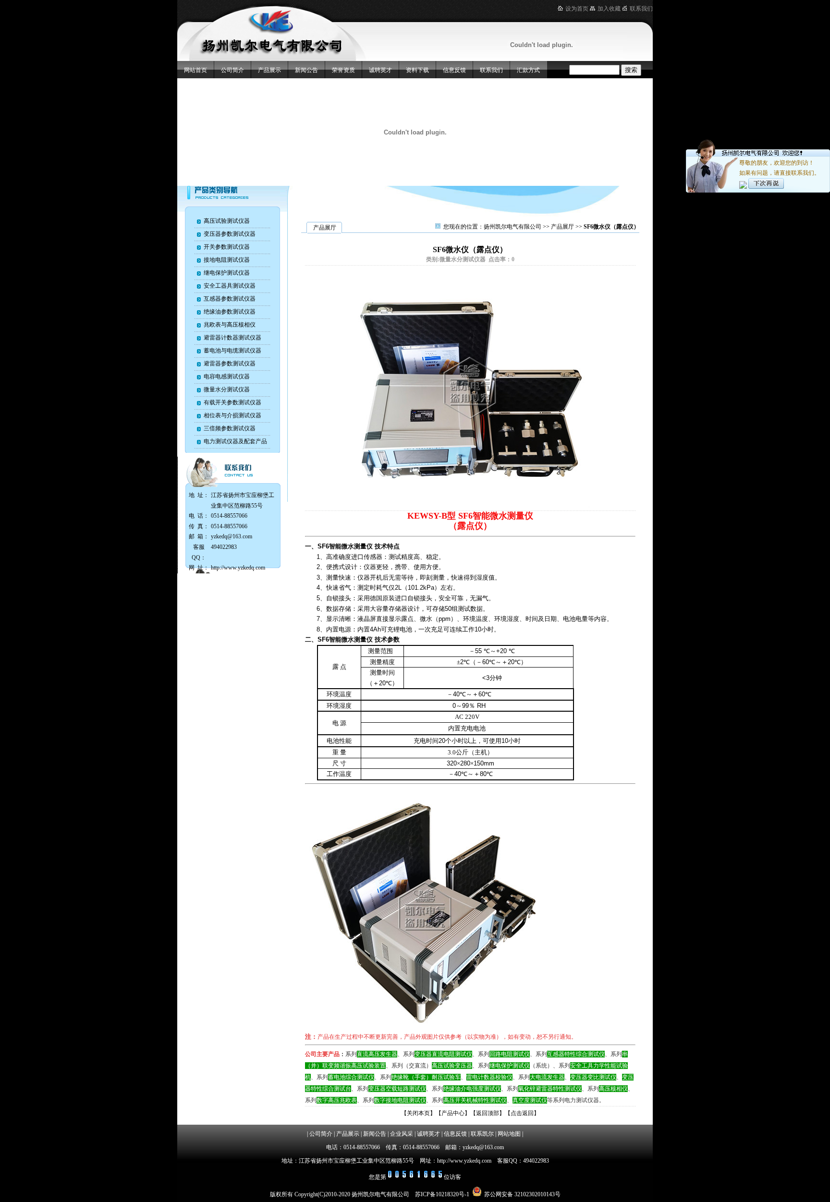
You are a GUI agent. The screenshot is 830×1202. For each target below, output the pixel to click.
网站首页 (195, 70)
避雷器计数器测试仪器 (232, 337)
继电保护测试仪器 (227, 272)
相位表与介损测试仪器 (232, 415)
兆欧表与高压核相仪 (230, 324)
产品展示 (269, 70)
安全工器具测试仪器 (230, 285)
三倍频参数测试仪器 (230, 428)
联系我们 (641, 8)
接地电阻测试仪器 (227, 259)
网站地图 (509, 1133)
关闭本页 (418, 1113)
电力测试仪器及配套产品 (235, 441)
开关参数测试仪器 (227, 246)
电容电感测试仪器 (227, 376)
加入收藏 (609, 8)
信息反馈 (454, 70)
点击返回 (522, 1113)
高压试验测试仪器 (227, 221)
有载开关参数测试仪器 (232, 402)
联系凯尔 (482, 1133)
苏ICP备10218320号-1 (442, 1194)
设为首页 (576, 8)
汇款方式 (528, 70)
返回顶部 (487, 1113)
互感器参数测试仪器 (230, 298)
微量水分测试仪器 (227, 389)
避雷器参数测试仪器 (230, 363)
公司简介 (232, 70)
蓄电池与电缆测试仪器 (232, 350)
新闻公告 (306, 70)
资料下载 (417, 70)
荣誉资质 (343, 70)
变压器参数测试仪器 (230, 234)
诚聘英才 (380, 70)
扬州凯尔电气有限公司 (512, 226)
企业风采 (401, 1133)
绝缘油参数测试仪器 (230, 311)
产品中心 (452, 1113)
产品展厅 (562, 226)
